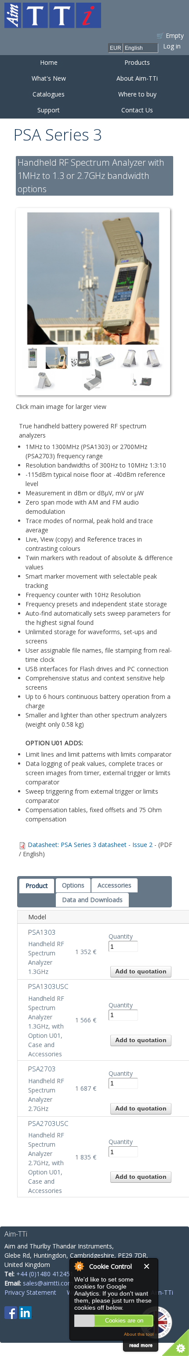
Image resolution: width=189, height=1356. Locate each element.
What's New (49, 78)
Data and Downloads (92, 899)
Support (48, 110)
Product (36, 885)
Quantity (121, 936)
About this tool (138, 1334)
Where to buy (137, 94)
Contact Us (137, 110)
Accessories (114, 885)
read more (141, 1345)
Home (49, 62)
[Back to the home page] (52, 23)
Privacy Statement (30, 1292)
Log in (172, 46)
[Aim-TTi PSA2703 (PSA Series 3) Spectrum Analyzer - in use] (93, 278)
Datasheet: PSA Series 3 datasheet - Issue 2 (90, 844)
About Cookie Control (78, 1266)
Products (137, 62)
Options (73, 885)
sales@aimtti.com (48, 1283)
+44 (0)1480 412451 (44, 1274)
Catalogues (49, 94)
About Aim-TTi (137, 78)
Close (148, 1266)
